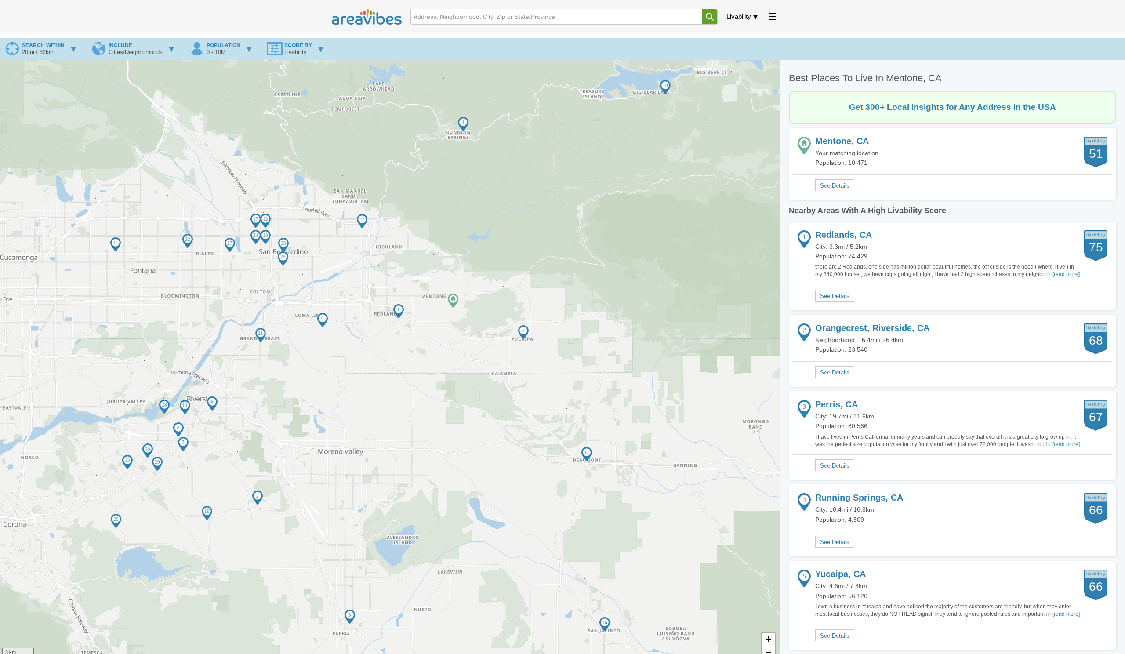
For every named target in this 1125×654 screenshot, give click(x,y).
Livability (738, 16)
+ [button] (768, 639)
